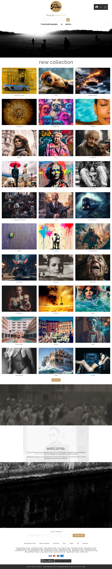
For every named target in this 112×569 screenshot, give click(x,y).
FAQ (78, 543)
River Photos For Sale (77, 549)
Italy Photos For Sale (36, 548)
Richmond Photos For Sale (32, 552)
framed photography (49, 24)
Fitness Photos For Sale (90, 548)
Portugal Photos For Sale (50, 549)
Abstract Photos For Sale (23, 549)
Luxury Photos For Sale (63, 548)
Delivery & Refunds (44, 543)
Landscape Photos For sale (23, 548)
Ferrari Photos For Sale (21, 550)
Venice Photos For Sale (65, 549)
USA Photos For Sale (89, 549)
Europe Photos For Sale (91, 550)
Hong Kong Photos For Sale (35, 550)
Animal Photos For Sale (37, 549)
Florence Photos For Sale (50, 550)
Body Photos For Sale (59, 552)
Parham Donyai (60, 15)
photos (68, 24)
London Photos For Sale (49, 548)
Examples (85, 543)
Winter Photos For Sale (65, 550)
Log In (100, 7)
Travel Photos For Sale (77, 548)
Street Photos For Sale (78, 550)
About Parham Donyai (30, 543)
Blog (64, 543)
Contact (71, 543)
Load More (56, 380)
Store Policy (56, 543)
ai (61, 24)
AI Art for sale (83, 552)
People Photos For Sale (72, 552)
